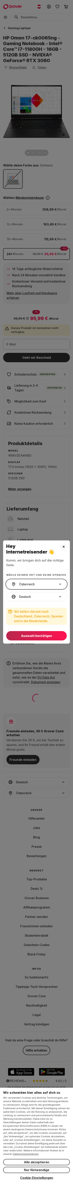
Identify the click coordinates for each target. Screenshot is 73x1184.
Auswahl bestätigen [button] (36, 636)
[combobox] (36, 584)
